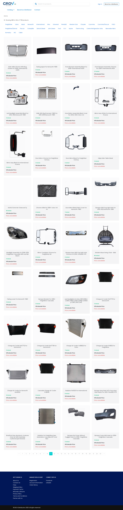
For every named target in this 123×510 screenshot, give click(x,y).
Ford (59, 28)
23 (100, 454)
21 (93, 454)
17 (79, 454)
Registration (33, 480)
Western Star (74, 24)
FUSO (113, 24)
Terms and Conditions (20, 496)
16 (75, 454)
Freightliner (8, 24)
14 (68, 454)
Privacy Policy (17, 494)
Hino (48, 24)
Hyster (71, 28)
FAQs (14, 485)
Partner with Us (17, 498)
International (40, 24)
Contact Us (16, 483)
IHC (15, 32)
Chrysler (83, 24)
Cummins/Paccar (103, 24)
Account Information (36, 483)
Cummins (92, 24)
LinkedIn (48, 483)
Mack (23, 24)
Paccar (22, 28)
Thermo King (80, 28)
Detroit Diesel (41, 28)
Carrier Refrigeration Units (95, 28)
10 (54, 454)
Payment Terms (18, 489)
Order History (34, 485)
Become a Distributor (111, 4)
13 (65, 454)
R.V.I (65, 28)
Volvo (17, 24)
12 (61, 454)
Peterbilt (64, 24)
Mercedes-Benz (111, 28)
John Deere (51, 28)
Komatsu (8, 32)
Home (6, 16)
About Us (16, 480)
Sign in (100, 4)
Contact (37, 10)
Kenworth (31, 24)
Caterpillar (30, 28)
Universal (56, 24)
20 (90, 454)
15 (72, 454)
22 (97, 454)
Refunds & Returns (19, 491)
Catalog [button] (10, 10)
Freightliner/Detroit (11, 28)
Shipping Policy (17, 487)
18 (82, 454)
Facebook (49, 480)
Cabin (21, 32)
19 (86, 454)
